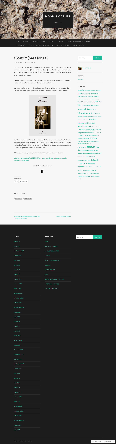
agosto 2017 (17, 425)
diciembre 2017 (18, 406)
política (96, 173)
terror (79, 179)
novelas (93, 170)
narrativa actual (93, 153)
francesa (85, 99)
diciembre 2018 (18, 350)
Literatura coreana (97, 116)
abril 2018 (17, 387)
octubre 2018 (18, 359)
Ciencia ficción (90, 93)
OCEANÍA (87, 41)
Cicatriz (18, 198)
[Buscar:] (90, 58)
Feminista (80, 99)
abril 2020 (17, 274)
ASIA (30, 45)
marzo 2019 (17, 335)
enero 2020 (17, 288)
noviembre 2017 (18, 411)
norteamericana (82, 160)
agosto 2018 (17, 368)
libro (100, 102)
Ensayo (95, 96)
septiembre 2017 (19, 420)
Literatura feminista (96, 126)
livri (83, 150)
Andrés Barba (86, 90)
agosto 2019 (17, 312)
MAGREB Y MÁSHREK (63, 45)
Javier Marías (92, 101)
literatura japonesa (83, 138)
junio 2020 (17, 265)
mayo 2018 (17, 383)
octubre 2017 (18, 415)
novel (89, 160)
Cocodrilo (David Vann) (63, 216)
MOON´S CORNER (58, 16)
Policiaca (92, 173)
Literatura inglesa (83, 135)
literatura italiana (94, 135)
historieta (80, 102)
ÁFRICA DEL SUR (20, 45)
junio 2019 (17, 321)
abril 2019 (17, 331)
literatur (81, 109)
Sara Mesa (27, 198)
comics (96, 93)
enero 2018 (17, 401)
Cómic (85, 96)
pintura (84, 173)
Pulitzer (87, 176)
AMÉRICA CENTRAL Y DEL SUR (44, 45)
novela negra (86, 170)
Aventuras (95, 90)
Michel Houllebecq (94, 150)
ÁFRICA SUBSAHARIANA (74, 41)
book (99, 90)
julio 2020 (17, 260)
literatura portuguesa (93, 143)
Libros (81, 105)
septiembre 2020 (19, 251)
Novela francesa (91, 167)
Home (17, 41)
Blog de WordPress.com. (23, 441)
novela (94, 159)
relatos (92, 176)
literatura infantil (97, 133)
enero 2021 (17, 246)
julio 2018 (17, 373)
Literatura (90, 109)
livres (80, 150)
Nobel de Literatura (91, 156)
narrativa (82, 154)
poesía (88, 173)
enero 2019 (17, 345)
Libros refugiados (95, 105)
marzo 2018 (17, 392)
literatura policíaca (83, 143)
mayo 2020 (17, 270)
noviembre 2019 (18, 298)
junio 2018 (17, 378)
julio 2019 (17, 317)
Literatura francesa (85, 130)
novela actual (83, 163)
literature (90, 146)
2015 (18, 193)
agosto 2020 (17, 255)
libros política (87, 105)
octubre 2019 (18, 302)
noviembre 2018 (18, 354)
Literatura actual (86, 113)
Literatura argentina (87, 116)
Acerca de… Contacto (30, 41)
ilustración (86, 101)
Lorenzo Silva (87, 150)
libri (96, 101)
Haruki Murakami (95, 99)
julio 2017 (17, 430)
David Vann (90, 96)
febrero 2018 (18, 397)
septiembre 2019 (19, 307)
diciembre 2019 (18, 293)
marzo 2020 (17, 279)
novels (80, 173)
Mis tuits (80, 79)
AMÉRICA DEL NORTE (48, 41)
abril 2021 (17, 241)
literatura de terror (82, 120)
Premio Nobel (81, 176)
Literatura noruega (94, 141)
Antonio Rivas (30, 62)
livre (97, 147)
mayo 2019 (17, 326)
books (80, 93)
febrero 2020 (18, 284)
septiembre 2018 (19, 364)
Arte (90, 90)
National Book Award (82, 156)
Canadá (85, 93)
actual (80, 90)
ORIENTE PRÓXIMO (78, 45)
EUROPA (60, 41)
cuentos (80, 96)
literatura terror (82, 147)
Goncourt (89, 99)
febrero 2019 (18, 340)
